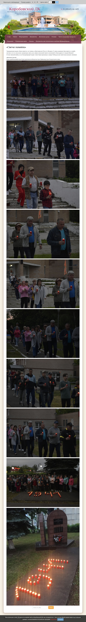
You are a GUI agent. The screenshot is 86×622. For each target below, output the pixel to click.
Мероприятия (23, 37)
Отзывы (54, 37)
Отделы (31, 41)
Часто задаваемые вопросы (67, 37)
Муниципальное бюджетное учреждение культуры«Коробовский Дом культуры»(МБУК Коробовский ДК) (24, 11)
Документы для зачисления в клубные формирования (52, 41)
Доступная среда (44, 37)
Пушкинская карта (21, 41)
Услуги (15, 37)
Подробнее (54, 619)
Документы (33, 37)
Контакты (10, 41)
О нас (9, 37)
